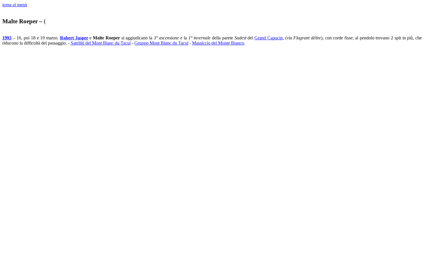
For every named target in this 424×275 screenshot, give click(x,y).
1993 (7, 37)
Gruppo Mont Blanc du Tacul (161, 43)
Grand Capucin (268, 37)
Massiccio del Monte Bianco (218, 43)
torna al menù (14, 4)
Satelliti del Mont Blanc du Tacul (101, 43)
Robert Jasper (74, 37)
